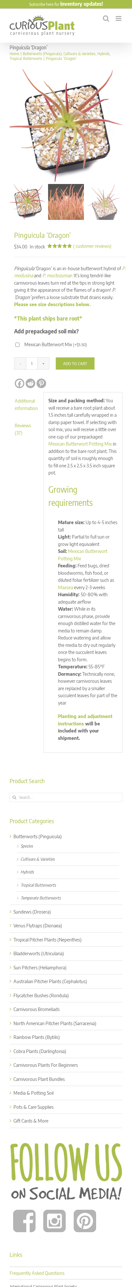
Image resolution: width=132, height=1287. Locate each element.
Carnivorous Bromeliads (36, 1009)
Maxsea (65, 587)
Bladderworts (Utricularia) (38, 953)
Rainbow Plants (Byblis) (36, 1037)
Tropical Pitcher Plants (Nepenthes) (47, 939)
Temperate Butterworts (41, 897)
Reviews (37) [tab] (23, 429)
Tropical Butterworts (38, 885)
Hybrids (27, 871)
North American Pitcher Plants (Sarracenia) (54, 1023)
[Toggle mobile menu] (119, 18)
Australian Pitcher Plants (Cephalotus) (50, 981)
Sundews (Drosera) (32, 912)
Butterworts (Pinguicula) (37, 836)
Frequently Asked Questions (37, 1273)
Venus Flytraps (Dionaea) (37, 925)
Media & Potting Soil (33, 1093)
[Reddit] (30, 383)
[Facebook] (19, 383)
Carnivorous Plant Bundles (39, 1079)
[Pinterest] (41, 383)
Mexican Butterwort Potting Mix (80, 444)
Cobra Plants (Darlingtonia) (39, 1051)
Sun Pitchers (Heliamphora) (40, 967)
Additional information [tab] (26, 404)
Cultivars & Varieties (37, 859)
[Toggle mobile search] (106, 18)
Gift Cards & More (30, 1121)
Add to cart (75, 363)
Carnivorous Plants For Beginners (45, 1065)
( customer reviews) (92, 246)
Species (27, 845)
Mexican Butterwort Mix (55, 344)
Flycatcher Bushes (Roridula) (41, 995)
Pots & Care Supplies (33, 1107)
